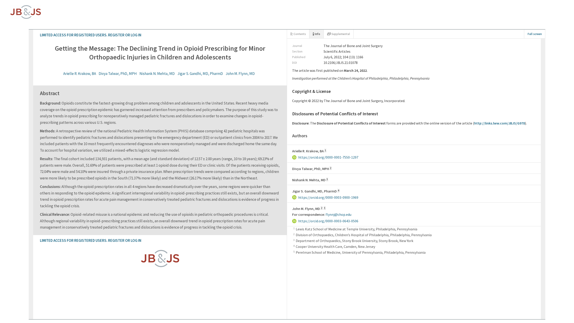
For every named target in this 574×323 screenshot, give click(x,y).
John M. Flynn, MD (367, 44)
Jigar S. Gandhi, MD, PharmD (327, 44)
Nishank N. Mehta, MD (284, 44)
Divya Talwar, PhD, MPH (245, 44)
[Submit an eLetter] (22, 186)
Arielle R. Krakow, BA (206, 44)
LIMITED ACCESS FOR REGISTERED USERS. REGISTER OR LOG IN (57, 9)
